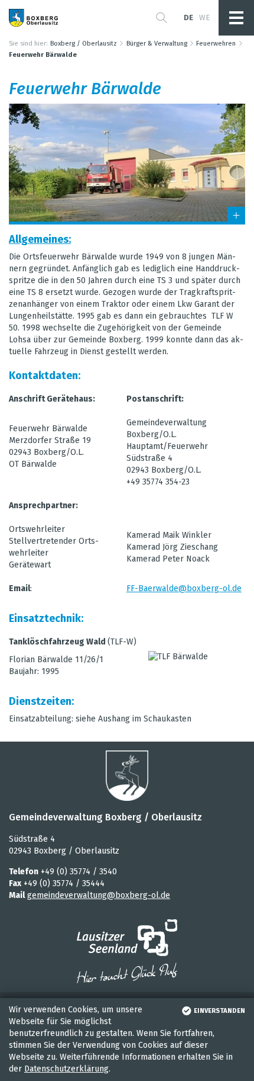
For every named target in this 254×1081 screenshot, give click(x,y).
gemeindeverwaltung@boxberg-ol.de (98, 895)
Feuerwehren (216, 43)
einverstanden (219, 1011)
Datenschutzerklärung (66, 1069)
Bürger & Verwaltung (156, 43)
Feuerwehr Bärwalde (43, 55)
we (204, 17)
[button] (161, 18)
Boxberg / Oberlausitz (83, 43)
